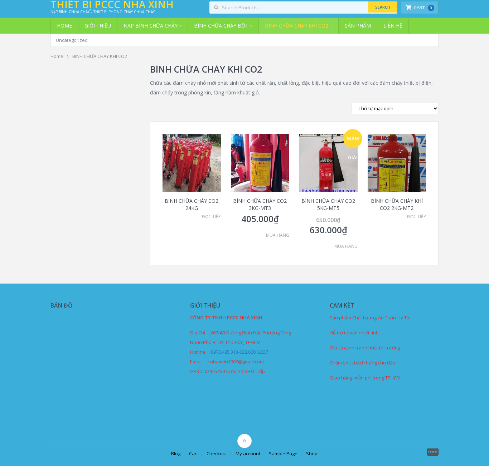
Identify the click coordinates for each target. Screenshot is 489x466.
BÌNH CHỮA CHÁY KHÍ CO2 (296, 25)
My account (248, 453)
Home (56, 56)
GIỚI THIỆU (97, 25)
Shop (312, 453)
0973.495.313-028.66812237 (239, 352)
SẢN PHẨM (358, 25)
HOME (64, 25)
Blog (175, 453)
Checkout (217, 453)
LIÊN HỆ (392, 25)
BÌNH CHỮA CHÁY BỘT (221, 25)
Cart (423, 7)
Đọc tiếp (211, 217)
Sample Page (283, 453)
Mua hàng (277, 235)
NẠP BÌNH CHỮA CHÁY (151, 25)
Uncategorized (72, 40)
